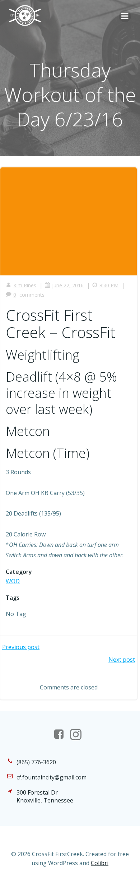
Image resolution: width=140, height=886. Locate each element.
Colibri (99, 863)
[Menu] (125, 16)
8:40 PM (108, 285)
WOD (13, 581)
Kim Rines (24, 285)
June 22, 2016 (68, 285)
